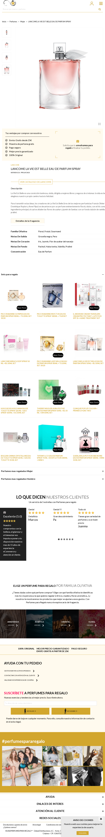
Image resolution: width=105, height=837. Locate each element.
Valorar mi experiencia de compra (19, 680)
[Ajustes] (91, 3)
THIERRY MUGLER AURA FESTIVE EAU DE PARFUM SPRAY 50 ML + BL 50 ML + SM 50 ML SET (52, 411)
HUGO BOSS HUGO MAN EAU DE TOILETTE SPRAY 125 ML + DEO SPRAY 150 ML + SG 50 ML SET (14, 411)
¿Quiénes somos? (10, 827)
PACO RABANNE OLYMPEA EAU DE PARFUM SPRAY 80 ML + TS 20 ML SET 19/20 (16, 316)
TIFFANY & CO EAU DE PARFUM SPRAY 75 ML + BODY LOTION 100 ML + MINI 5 (52, 458)
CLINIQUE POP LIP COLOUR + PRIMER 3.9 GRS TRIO (85, 410)
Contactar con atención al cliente (19, 675)
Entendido (82, 833)
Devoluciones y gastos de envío (15, 825)
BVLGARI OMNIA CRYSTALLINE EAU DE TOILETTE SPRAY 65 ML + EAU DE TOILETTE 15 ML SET (16, 458)
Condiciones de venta (54, 825)
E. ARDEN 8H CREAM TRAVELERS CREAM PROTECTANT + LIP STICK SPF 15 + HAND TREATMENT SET (87, 316)
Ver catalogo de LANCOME (35, 181)
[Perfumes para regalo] (9, 3)
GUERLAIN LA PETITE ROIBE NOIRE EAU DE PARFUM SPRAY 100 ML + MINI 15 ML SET (88, 458)
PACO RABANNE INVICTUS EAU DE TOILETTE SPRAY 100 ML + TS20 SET (52, 315)
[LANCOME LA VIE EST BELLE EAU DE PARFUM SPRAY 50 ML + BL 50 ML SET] (88, 342)
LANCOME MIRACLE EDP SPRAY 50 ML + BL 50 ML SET (15, 362)
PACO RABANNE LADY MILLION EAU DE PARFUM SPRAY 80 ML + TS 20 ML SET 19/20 (52, 363)
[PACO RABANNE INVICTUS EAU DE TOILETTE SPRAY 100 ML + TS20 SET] (52, 295)
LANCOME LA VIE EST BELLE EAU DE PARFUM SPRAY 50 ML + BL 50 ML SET (88, 362)
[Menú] (99, 3)
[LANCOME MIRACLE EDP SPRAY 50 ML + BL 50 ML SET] (16, 342)
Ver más (11, 625)
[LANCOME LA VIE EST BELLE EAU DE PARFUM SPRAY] (99, 124)
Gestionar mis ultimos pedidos (17, 671)
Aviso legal (37, 825)
